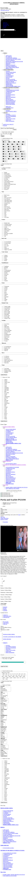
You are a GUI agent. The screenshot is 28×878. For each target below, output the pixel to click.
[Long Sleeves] (4, 747)
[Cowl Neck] (4, 733)
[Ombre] (2, 714)
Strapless (6, 338)
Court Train (6, 310)
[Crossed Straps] (4, 706)
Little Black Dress (8, 200)
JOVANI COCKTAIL (10, 436)
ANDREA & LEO (10, 430)
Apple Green (7, 382)
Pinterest (5, 609)
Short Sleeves (7, 361)
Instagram (5, 607)
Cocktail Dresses (7, 176)
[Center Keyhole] (5, 701)
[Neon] (2, 712)
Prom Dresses (7, 185)
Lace (5, 276)
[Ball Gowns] (4, 693)
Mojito (5, 380)
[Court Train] (3, 731)
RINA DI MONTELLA (11, 477)
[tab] (15, 435)
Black (5, 414)
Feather (5, 272)
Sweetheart (6, 339)
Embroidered (7, 271)
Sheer (5, 247)
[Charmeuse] (3, 722)
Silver (5, 417)
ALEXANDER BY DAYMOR (12, 467)
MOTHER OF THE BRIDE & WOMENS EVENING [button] (12, 850)
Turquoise (6, 387)
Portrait (5, 333)
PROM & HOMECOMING (9, 634)
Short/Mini (6, 314)
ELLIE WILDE (9, 434)
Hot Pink (6, 400)
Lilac (5, 395)
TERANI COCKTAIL (10, 479)
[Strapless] (4, 754)
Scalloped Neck (7, 334)
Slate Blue (6, 390)
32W (18, 156)
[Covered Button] (4, 704)
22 (20, 146)
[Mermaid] (4, 742)
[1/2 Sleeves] (4, 745)
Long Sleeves (7, 358)
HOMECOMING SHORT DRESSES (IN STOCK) (16, 487)
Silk (5, 298)
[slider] (25, 662)
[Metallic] (2, 711)
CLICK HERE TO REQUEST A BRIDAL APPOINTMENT (14, 3)
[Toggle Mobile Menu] (1, 631)
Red (5, 405)
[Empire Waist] (4, 740)
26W (24, 154)
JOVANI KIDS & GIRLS (11, 463)
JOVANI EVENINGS (10, 472)
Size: (2, 508)
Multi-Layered (7, 229)
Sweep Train (7, 315)
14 (23, 144)
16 (4, 146)
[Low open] (4, 708)
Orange (6, 407)
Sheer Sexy (6, 209)
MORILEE (8, 455)
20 (15, 146)
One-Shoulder (7, 331)
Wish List (5, 22)
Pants (5, 205)
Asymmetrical (7, 307)
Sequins (6, 280)
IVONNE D (8, 470)
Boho (5, 196)
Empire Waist (7, 347)
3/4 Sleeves (6, 357)
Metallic (6, 256)
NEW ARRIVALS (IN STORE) (12, 488)
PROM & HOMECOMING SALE (13, 443)
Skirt (5, 212)
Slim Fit (6, 350)
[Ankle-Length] (3, 728)
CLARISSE (8, 431)
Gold (5, 412)
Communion (7, 177)
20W (5, 154)
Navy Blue (6, 392)
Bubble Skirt (7, 223)
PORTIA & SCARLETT (11, 439)
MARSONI (8, 473)
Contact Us (5, 614)
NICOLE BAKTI (9, 476)
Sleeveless (6, 362)
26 (10, 149)
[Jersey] (3, 725)
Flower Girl (6, 180)
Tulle (5, 300)
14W (10, 151)
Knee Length (7, 313)
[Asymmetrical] (3, 729)
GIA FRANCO (9, 469)
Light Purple (7, 396)
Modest (5, 204)
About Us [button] (5, 642)
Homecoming (7, 182)
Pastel (5, 260)
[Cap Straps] (4, 751)
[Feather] (3, 724)
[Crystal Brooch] (3, 719)
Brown (5, 413)
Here (19, 514)
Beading (6, 267)
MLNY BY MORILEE (10, 474)
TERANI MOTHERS (10, 481)
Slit (5, 236)
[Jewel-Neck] (4, 737)
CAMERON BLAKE (10, 468)
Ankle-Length (7, 306)
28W (5, 156)
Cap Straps (6, 368)
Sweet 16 (6, 189)
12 (18, 144)
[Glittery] (2, 710)
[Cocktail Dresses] (6, 690)
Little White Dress (8, 201)
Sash (5, 279)
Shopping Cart (6, 25)
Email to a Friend (4, 519)
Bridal (5, 172)
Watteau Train (7, 318)
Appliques (6, 266)
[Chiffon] (3, 723)
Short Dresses (7, 210)
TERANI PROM (9, 442)
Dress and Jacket (7, 197)
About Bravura (6, 617)
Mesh (5, 292)
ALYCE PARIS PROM (11, 429)
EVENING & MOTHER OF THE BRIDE (12, 636)
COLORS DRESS (10, 432)
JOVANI (7, 435)
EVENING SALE (10, 483)
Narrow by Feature (6, 167)
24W (18, 154)
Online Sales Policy (5, 518)
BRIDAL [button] (3, 827)
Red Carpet (6, 188)
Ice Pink (6, 397)
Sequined (6, 296)
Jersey (5, 290)
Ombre (5, 259)
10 (13, 144)
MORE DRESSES (7, 639)
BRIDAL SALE (9, 460)
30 (20, 149)
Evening (6, 179)
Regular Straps (7, 369)
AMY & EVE (9, 447)
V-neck (5, 340)
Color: (2, 511)
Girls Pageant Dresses (8, 181)
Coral (5, 408)
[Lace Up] (4, 707)
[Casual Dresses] (6, 689)
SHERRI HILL (9, 441)
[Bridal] (6, 687)
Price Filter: (5, 133)
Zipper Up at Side (8, 249)
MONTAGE (8, 475)
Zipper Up (6, 248)
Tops (5, 214)
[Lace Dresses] (4, 696)
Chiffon (6, 287)
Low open (6, 245)
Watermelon (6, 403)
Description (5, 521)
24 (4, 149)
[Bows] (3, 718)
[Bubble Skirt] (5, 699)
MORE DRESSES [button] (5, 845)
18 (10, 146)
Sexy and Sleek (7, 208)
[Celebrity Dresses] (5, 700)
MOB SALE (8, 482)
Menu (2, 50)
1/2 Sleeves (6, 356)
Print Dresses (7, 206)
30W (11, 156)
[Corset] (5, 702)
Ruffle (5, 278)
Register (5, 26)
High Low (6, 228)
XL (24, 158)
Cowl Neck (6, 324)
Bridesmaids (7, 173)
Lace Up (6, 244)
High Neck (6, 326)
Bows (5, 268)
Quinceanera (7, 186)
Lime (5, 384)
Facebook (5, 610)
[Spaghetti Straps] (4, 753)
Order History (6, 622)
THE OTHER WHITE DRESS (12, 458)
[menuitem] (15, 22)
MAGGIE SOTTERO (10, 454)
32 (4, 151)
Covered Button (7, 241)
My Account (5, 23)
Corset (5, 227)
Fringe (5, 275)
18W (23, 151)
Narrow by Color (6, 377)
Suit (5, 213)
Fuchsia (6, 401)
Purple (5, 394)
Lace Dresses (7, 199)
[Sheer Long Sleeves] (4, 748)
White (5, 418)
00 (10, 142)
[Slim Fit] (4, 743)
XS (5, 158)
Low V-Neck (7, 329)
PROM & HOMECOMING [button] (7, 808)
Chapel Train (7, 309)
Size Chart (3, 517)
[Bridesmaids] (6, 688)
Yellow (5, 379)
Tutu (5, 216)
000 (5, 142)
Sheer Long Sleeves (8, 360)
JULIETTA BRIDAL (10, 451)
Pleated (5, 232)
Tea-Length (6, 316)
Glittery (6, 255)
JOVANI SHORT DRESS (11, 437)
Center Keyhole (7, 225)
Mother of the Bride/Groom (10, 184)
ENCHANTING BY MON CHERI (13, 450)
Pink (5, 399)
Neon (5, 258)
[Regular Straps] (4, 752)
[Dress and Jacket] (4, 695)
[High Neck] (4, 736)
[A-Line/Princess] (4, 739)
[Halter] (4, 735)
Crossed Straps (7, 243)
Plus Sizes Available (8, 233)
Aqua (5, 386)
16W (16, 151)
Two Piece (6, 217)
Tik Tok (4, 608)
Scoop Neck (7, 335)
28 (15, 149)
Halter (5, 325)
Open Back (6, 230)
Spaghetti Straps (7, 371)
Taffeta (5, 299)
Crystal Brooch (7, 270)
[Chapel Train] (3, 730)
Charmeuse (6, 286)
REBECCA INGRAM (10, 456)
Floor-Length (7, 311)
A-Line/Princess (7, 346)
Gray (5, 416)
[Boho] (4, 694)
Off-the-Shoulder (7, 330)
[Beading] (3, 717)
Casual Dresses (7, 175)
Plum (5, 404)
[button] (5, 53)
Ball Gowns (6, 195)
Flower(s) (6, 274)
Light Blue (6, 388)
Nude (5, 411)
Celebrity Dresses (8, 224)
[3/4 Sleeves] (4, 746)
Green (5, 383)
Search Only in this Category (8, 131)
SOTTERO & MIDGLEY (11, 457)
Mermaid (6, 349)
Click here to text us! (5, 10)
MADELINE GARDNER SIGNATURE (14, 452)
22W (11, 154)
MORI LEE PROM (10, 438)
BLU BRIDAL (9, 448)
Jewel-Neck (6, 327)
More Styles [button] (3, 872)
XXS (24, 156)
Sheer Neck (6, 337)
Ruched (6, 234)
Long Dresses (7, 203)
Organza (6, 294)
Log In (4, 27)
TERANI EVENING (10, 480)
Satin (5, 295)
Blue (5, 391)
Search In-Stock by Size (8, 138)
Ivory (5, 409)
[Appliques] (3, 716)
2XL (5, 161)
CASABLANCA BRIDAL (11, 449)
